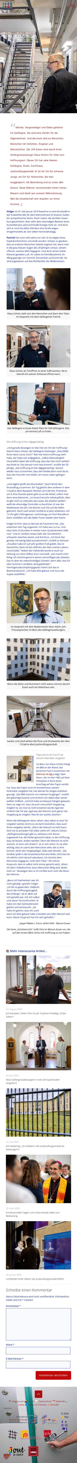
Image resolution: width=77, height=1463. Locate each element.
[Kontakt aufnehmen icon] (63, 1428)
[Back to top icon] (38, 1394)
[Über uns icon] (66, 1428)
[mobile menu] (72, 5)
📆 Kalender (58, 1401)
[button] (6, 1456)
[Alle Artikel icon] (66, 1425)
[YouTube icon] (66, 1422)
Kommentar (13, 1306)
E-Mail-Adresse (14, 1358)
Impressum (18, 1401)
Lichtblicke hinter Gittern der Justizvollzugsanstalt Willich (35, 1278)
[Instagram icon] (62, 1425)
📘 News (29, 1404)
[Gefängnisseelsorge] (7, 5)
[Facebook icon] (62, 1422)
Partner (42, 1404)
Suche (21, 1404)
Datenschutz (45, 1401)
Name (10, 1344)
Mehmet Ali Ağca (45, 774)
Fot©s (31, 1401)
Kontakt (54, 1404)
